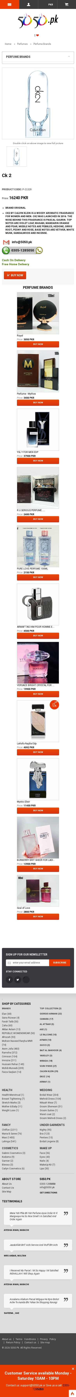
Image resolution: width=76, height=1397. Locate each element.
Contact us (30, 1342)
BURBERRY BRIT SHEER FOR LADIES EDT (36, 860)
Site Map (6, 1191)
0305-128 (22, 250)
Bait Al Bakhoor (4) (51, 1050)
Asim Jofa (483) (10, 1048)
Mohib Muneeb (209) (13, 1068)
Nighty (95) (45, 1129)
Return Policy (13, 1342)
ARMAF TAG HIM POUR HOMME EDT (36, 626)
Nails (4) (44, 1160)
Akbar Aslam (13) (11, 1029)
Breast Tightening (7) (13, 1098)
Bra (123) (45, 1133)
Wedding (46, 1090)
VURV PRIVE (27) (48, 1066)
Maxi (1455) (8, 1137)
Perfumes (22, 44)
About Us (7, 1184)
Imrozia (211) (9, 1060)
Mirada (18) (46, 1061)
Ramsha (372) (9, 1052)
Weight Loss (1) (10, 1110)
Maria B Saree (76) (12, 1133)
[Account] (28, 4)
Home (8, 44)
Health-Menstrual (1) (13, 1095)
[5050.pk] (38, 16)
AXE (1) (43, 1029)
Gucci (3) (45, 1045)
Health (7, 1090)
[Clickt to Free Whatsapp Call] (39, 250)
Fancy (6, 1125)
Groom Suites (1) (49, 1110)
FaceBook (9, 979)
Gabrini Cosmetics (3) (13, 1153)
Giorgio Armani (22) (51, 1014)
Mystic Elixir (23, 801)
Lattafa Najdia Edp (26, 743)
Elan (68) (6, 1014)
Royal (20, 335)
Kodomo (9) (8, 1157)
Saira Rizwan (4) (10, 1017)
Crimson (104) (9, 1056)
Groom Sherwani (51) (51, 1106)
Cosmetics (10, 1148)
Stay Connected (16, 971)
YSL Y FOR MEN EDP (27, 452)
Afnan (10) (45, 1040)
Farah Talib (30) (10, 1021)
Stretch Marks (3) (11, 1102)
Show (70, 56)
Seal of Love (23, 908)
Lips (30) (44, 1168)
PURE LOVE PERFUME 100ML (32, 568)
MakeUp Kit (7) (47, 1164)
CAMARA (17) (46, 1019)
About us (6, 1339)
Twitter (17, 979)
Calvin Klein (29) (49, 1071)
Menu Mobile (9, 4)
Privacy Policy (48, 1339)
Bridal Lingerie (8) (49, 1141)
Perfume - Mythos (26, 393)
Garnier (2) (7, 1160)
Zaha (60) (7, 1025)
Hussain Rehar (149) (13, 1064)
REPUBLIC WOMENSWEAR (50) (18, 1033)
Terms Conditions (26, 1339)
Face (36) (45, 1153)
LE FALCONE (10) (48, 1034)
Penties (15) (46, 1137)
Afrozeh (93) (8, 1037)
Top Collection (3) (50, 1008)
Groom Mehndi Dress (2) (53, 1118)
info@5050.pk (22, 242)
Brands (6, 1008)
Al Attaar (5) (47, 1024)
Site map (45, 1342)
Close (73, 1369)
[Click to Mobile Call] (6, 250)
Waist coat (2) (47, 1114)
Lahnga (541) (9, 1141)
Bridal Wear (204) (49, 1095)
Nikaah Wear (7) (48, 1102)
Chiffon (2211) (9, 1129)
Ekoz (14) (45, 1076)
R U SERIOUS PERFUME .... (31, 510)
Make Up (46, 1148)
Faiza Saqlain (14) (11, 1072)
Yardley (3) (46, 1055)
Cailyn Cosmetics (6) (13, 1168)
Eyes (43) (45, 1157)
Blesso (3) (7, 1164)
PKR (50, 4)
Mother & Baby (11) (12, 1106)
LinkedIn (26, 979)
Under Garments (52, 1125)
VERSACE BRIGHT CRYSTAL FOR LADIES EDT (36, 685)
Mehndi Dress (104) (50, 1098)
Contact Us (8, 1187)
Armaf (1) (45, 1082)
